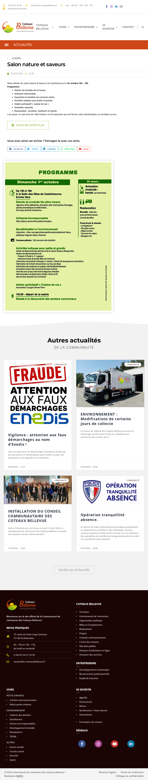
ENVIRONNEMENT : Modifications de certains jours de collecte (106, 419)
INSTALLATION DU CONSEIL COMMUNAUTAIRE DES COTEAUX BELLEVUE (34, 516)
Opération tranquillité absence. (103, 517)
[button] (16, 148)
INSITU (19, 775)
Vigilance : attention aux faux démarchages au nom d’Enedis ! (37, 439)
